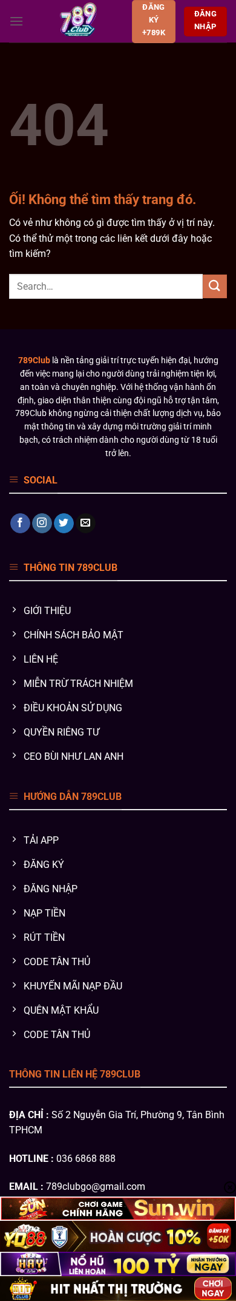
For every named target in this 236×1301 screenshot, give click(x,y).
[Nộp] (215, 286)
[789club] (78, 21)
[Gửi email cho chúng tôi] (86, 523)
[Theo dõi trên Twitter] (64, 523)
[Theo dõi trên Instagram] (42, 523)
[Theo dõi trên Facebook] (20, 523)
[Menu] (16, 21)
